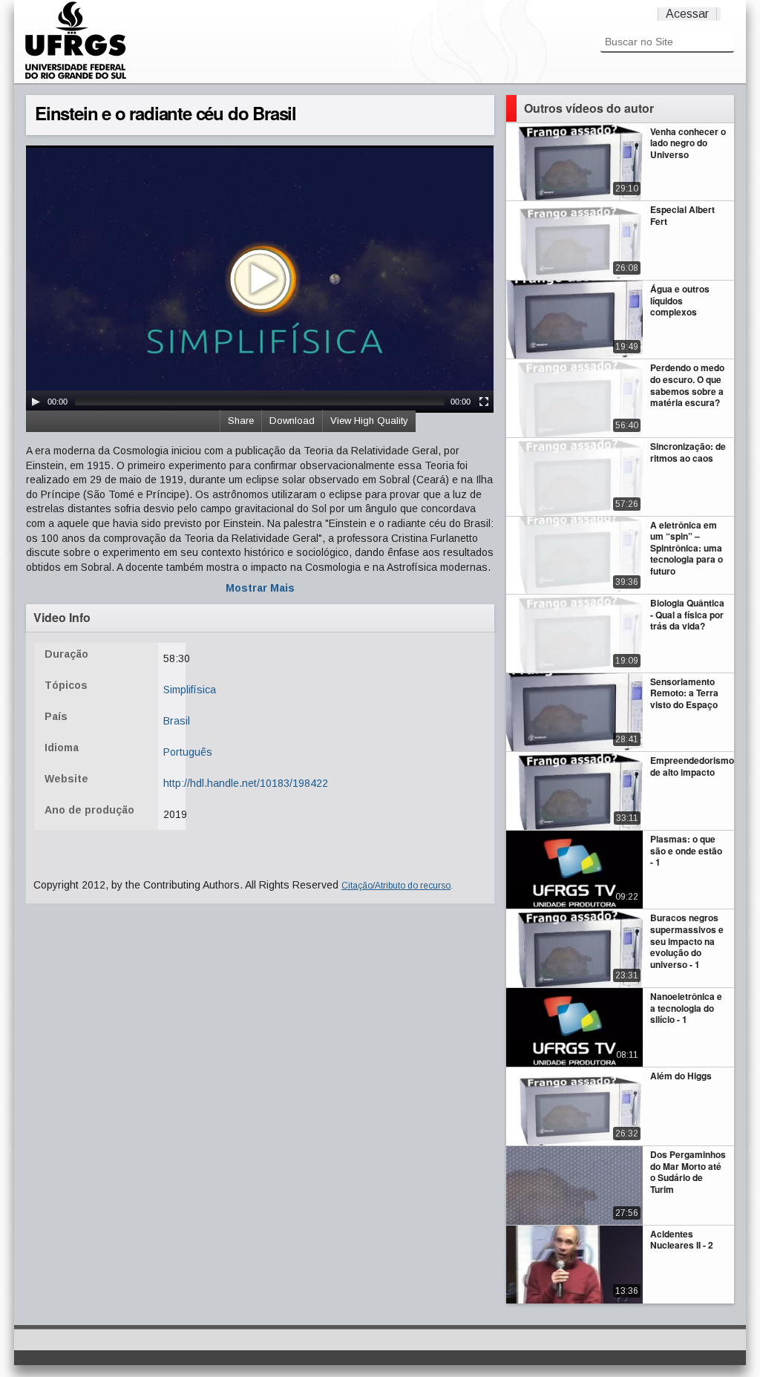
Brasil (176, 721)
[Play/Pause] (36, 402)
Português (187, 752)
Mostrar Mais (260, 588)
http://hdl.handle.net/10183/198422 (245, 783)
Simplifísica (189, 690)
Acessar (687, 13)
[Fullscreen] (484, 402)
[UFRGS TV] (75, 77)
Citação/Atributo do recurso (396, 885)
